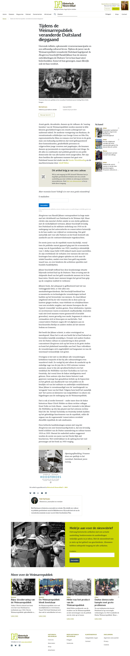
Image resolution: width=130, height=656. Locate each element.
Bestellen (107, 8)
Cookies (106, 645)
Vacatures (70, 643)
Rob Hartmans (43, 107)
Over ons (50, 640)
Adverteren (51, 650)
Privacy (106, 641)
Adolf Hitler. (64, 163)
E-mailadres (44, 196)
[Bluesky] (30, 493)
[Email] (42, 493)
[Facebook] (34, 493)
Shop (117, 14)
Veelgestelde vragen (91, 638)
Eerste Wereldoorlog (77, 160)
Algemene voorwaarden (111, 638)
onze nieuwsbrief (26, 642)
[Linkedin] (46, 493)
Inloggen (69, 640)
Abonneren (116, 8)
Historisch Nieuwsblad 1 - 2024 (57, 487)
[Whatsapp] (38, 493)
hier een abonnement (74, 181)
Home (4, 19)
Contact (124, 14)
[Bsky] (15, 645)
